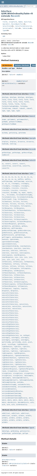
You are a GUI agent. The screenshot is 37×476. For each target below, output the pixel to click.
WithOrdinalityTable (16, 6)
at (3, 183)
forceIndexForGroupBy (24, 195)
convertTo (26, 166)
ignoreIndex (14, 239)
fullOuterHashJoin (8, 210)
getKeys (24, 226)
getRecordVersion (24, 230)
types (18, 111)
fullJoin (16, 201)
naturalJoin (23, 304)
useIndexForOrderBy (9, 386)
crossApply (15, 183)
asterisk (29, 181)
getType (25, 433)
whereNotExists (23, 402)
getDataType (6, 152)
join (16, 257)
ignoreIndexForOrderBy (10, 246)
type (3, 111)
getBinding (15, 431)
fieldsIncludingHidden (10, 106)
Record (15, 16)
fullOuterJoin (7, 212)
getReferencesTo (8, 235)
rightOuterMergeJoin (9, 369)
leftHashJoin (29, 262)
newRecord (5, 155)
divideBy (14, 192)
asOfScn (20, 179)
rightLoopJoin (24, 351)
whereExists (11, 402)
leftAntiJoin (6, 262)
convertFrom (6, 166)
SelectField (7, 26)
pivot (24, 342)
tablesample (28, 375)
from (14, 199)
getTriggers (6, 237)
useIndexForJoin (24, 384)
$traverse (21, 141)
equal (24, 192)
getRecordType (27, 152)
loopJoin (16, 288)
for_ (3, 195)
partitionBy (6, 342)
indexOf (15, 108)
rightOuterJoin (23, 357)
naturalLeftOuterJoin (10, 311)
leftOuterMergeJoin (24, 284)
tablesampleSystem (26, 380)
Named (20, 22)
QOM (5, 6)
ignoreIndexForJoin (9, 244)
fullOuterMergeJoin (24, 221)
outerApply (6, 337)
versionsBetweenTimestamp (11, 393)
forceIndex (11, 195)
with (32, 402)
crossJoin (15, 188)
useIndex (20, 382)
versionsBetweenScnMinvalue (12, 391)
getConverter (25, 431)
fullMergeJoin (7, 208)
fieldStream (6, 108)
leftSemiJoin (22, 286)
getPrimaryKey (16, 228)
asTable (14, 415)
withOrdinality (21, 404)
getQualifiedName (15, 121)
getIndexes (16, 226)
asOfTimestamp (7, 181)
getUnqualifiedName (9, 124)
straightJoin (12, 371)
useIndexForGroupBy (9, 384)
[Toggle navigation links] (2, 2)
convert (8, 163)
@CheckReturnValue (8, 459)
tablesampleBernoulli (20, 378)
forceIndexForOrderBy (25, 197)
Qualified (27, 22)
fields (26, 102)
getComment (11, 119)
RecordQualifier (17, 24)
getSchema (22, 133)
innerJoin (17, 248)
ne (21, 335)
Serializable (7, 28)
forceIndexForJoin (8, 197)
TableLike (26, 28)
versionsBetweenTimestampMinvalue (14, 398)
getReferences (7, 233)
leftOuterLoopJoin (20, 282)
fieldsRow (23, 106)
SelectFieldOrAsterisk (23, 26)
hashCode (5, 144)
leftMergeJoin (7, 270)
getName (4, 121)
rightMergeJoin (19, 353)
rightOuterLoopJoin (9, 366)
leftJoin (16, 264)
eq (19, 192)
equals (29, 192)
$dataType (5, 431)
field (4, 99)
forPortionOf (6, 199)
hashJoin (27, 237)
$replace (5, 141)
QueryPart (6, 24)
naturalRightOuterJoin (10, 324)
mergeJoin (5, 291)
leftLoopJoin (14, 268)
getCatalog (13, 133)
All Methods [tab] (7, 65)
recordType (11, 344)
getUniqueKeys (17, 237)
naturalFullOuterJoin (10, 293)
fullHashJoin (22, 199)
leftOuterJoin (7, 275)
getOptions (6, 228)
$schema (4, 133)
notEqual (26, 335)
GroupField (13, 22)
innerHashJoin (25, 246)
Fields (5, 22)
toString (13, 144)
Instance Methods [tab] (22, 65)
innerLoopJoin (24, 253)
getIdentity (6, 226)
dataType (5, 97)
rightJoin (17, 346)
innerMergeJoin (19, 255)
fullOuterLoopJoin (20, 219)
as (3, 163)
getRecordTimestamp (9, 230)
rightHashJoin (22, 344)
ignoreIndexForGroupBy (10, 241)
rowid (4, 371)
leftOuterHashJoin (8, 273)
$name (4, 119)
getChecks (21, 224)
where (31, 398)
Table (17, 28)
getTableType (20, 235)
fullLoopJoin (14, 206)
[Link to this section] (20, 60)
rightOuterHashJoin (22, 355)
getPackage (16, 152)
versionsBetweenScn (25, 386)
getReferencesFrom (20, 233)
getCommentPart (22, 119)
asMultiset (6, 413)
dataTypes (29, 97)
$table (19, 74)
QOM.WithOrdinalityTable (11, 83)
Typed (5, 30)
